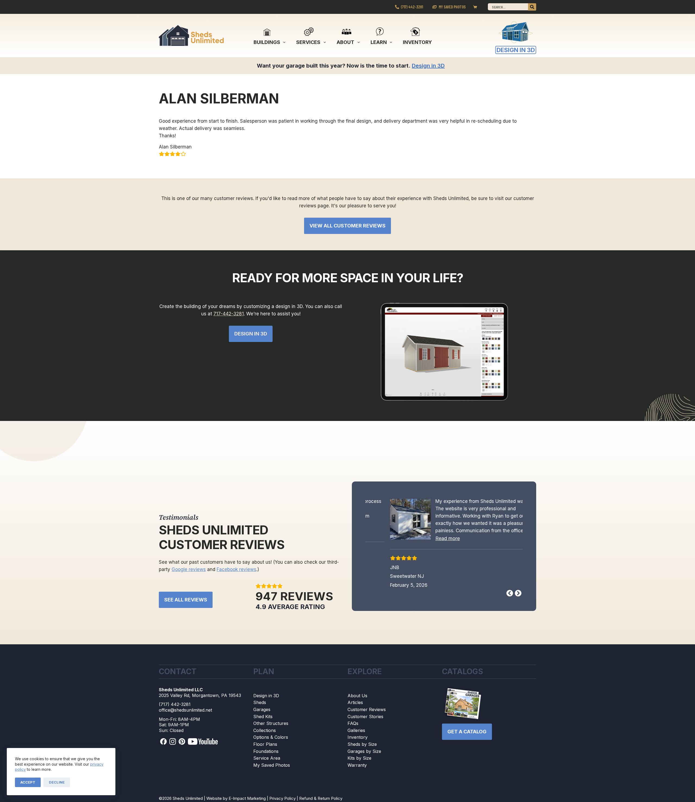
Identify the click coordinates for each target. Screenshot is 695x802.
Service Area (266, 759)
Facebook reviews (236, 570)
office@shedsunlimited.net (185, 711)
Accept (27, 782)
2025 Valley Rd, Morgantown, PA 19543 (200, 696)
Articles (355, 703)
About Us (357, 696)
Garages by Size (364, 752)
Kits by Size (359, 759)
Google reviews (189, 570)
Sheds (259, 703)
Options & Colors (270, 738)
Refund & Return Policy (320, 799)
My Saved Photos (452, 6)
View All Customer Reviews (347, 226)
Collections (264, 731)
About (345, 42)
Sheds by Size (362, 745)
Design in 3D (266, 696)
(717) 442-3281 (412, 6)
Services (308, 42)
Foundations (266, 752)
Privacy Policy (282, 799)
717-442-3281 (228, 313)
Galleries (356, 731)
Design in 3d (250, 334)
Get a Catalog (466, 732)
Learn (379, 42)
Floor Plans (265, 745)
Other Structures (270, 724)
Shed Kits (263, 717)
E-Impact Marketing (247, 799)
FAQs (353, 724)
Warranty (357, 766)
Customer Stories (365, 717)
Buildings (267, 42)
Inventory (417, 42)
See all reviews (185, 601)
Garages (261, 710)
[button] (425, 538)
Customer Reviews (367, 710)
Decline (57, 782)
